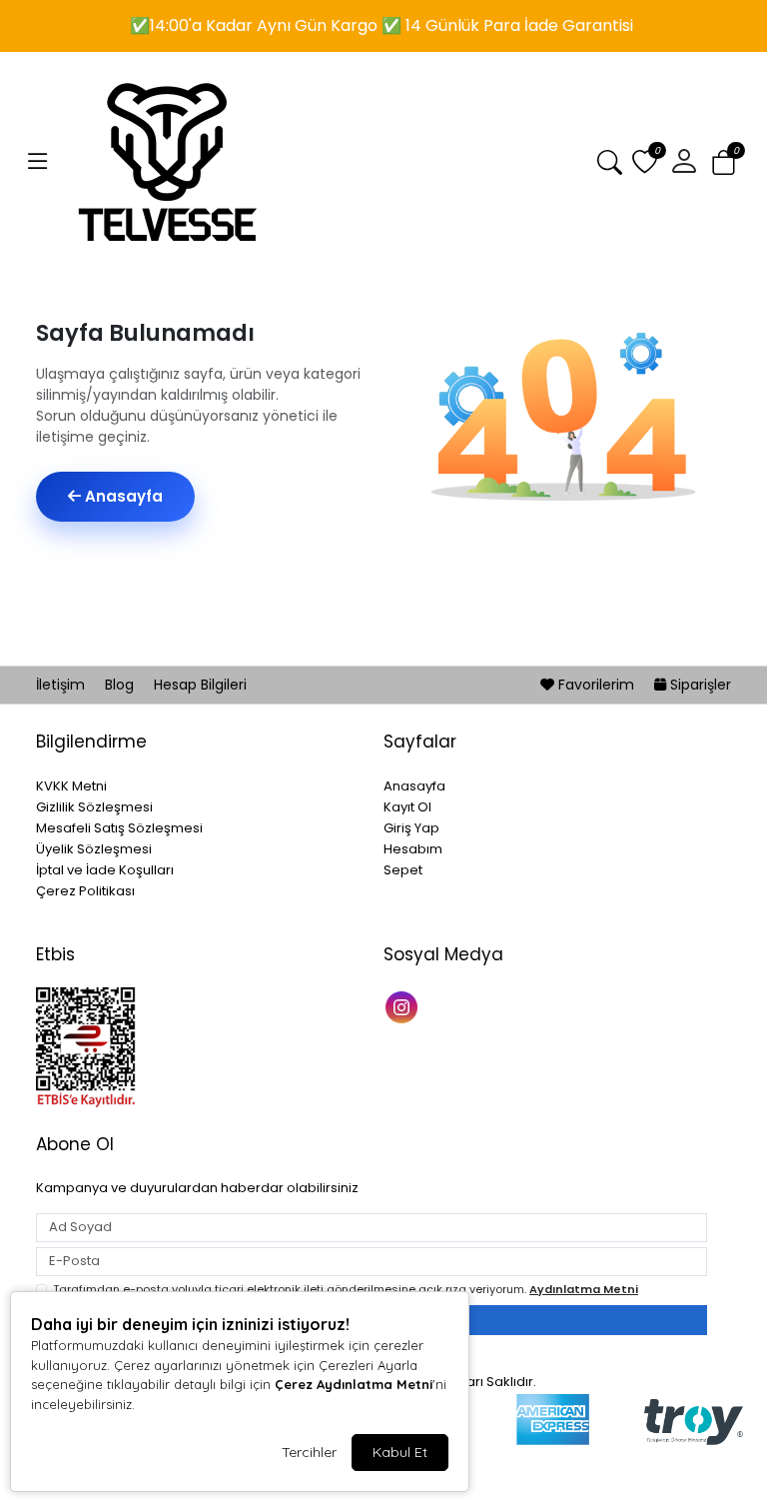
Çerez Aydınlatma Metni (353, 1384)
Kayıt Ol (407, 806)
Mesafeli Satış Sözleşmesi (119, 827)
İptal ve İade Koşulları (105, 869)
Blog (121, 685)
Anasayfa (122, 496)
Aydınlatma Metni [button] (583, 1289)
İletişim (62, 685)
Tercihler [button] (309, 1452)
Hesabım (413, 848)
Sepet (403, 869)
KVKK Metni (71, 785)
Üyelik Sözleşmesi (94, 848)
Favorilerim (596, 685)
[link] (383, 22)
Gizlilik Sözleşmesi (94, 806)
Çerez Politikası (85, 890)
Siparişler (698, 685)
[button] (38, 162)
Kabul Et (400, 1452)
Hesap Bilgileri (200, 685)
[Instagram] (404, 1005)
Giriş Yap (411, 827)
